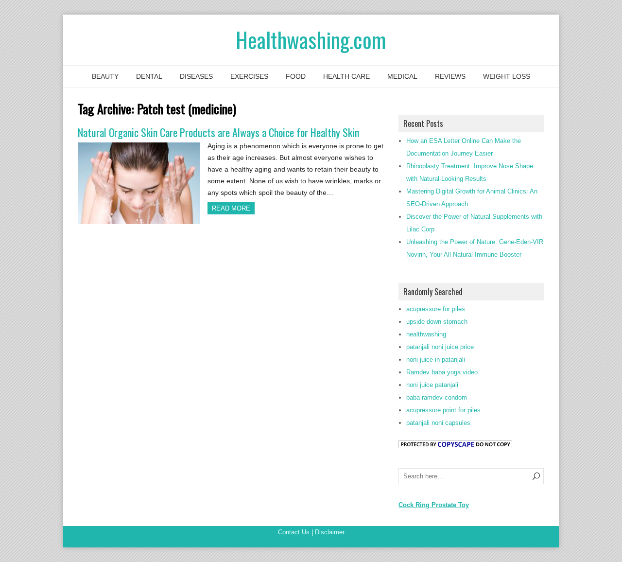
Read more (231, 208)
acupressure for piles (435, 309)
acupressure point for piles (443, 410)
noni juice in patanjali (435, 359)
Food (296, 76)
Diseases (196, 76)
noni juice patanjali (432, 384)
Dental (149, 76)
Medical (402, 76)
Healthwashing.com (311, 39)
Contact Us (294, 532)
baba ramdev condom (436, 397)
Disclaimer (330, 532)
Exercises (249, 76)
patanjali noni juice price (440, 347)
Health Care (346, 76)
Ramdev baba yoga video (442, 372)
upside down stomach (436, 321)
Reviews (450, 76)
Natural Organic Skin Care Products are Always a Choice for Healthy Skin (218, 132)
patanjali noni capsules (438, 422)
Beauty (105, 76)
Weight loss (506, 76)
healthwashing (426, 334)
